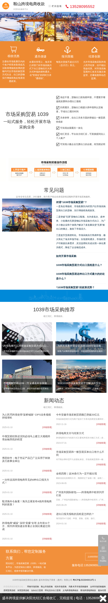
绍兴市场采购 (61, 586)
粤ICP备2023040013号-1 (84, 580)
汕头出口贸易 (37, 590)
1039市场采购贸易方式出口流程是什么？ (79, 265)
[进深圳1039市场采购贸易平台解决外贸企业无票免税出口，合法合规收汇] (81, 376)
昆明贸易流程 (9, 590)
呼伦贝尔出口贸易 (53, 590)
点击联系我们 (93, 557)
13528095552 (82, 6)
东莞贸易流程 (23, 590)
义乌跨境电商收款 (70, 590)
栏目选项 (56, 6)
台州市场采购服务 (98, 586)
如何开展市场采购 (66, 256)
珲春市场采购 (33, 586)
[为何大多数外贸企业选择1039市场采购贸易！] (81, 338)
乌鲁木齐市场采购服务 (78, 586)
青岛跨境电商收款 (88, 590)
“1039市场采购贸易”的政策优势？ (75, 287)
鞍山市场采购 (47, 586)
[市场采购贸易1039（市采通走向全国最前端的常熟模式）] (27, 376)
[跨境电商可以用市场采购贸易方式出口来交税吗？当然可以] (27, 338)
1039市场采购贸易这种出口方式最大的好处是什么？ (80, 276)
